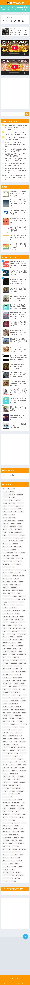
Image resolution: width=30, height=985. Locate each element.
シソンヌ (24, 823)
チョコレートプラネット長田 (9, 799)
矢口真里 (14, 695)
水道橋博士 (22, 782)
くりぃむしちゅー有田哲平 (9, 494)
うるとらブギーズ (7, 782)
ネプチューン (6, 605)
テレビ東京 (5, 663)
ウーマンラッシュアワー (8, 706)
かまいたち (17, 613)
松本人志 (5, 503)
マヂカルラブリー (19, 619)
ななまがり (19, 860)
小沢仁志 (5, 843)
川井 (11, 741)
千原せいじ (13, 549)
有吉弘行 (5, 532)
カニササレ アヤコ (16, 802)
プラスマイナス (13, 817)
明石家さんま (12, 514)
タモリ (4, 762)
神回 (4, 712)
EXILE (8, 631)
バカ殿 (21, 828)
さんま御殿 (11, 645)
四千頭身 (9, 625)
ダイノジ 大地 (6, 840)
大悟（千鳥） (6, 509)
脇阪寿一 (11, 843)
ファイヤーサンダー (16, 814)
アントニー (5, 881)
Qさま (4, 657)
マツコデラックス (7, 831)
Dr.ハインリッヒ (6, 814)
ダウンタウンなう (7, 543)
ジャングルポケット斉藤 (8, 872)
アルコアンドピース (7, 828)
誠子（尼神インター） (8, 674)
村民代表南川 (23, 770)
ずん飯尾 (14, 866)
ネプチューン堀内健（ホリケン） (16, 506)
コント (23, 802)
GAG (21, 756)
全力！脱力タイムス (13, 703)
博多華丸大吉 (6, 587)
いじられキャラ (6, 671)
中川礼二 (17, 863)
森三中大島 (5, 869)
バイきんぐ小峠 (19, 558)
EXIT (4, 625)
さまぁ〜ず (10, 762)
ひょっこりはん (20, 791)
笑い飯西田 (17, 823)
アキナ (23, 599)
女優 (20, 648)
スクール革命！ (19, 645)
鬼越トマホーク (11, 593)
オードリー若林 (22, 762)
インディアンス (16, 610)
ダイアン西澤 (12, 654)
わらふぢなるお (13, 622)
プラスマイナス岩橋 (7, 578)
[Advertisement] (15, 93)
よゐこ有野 (16, 738)
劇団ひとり (5, 741)
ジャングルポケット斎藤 (17, 590)
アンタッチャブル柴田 (21, 671)
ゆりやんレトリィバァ (8, 796)
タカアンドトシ (13, 607)
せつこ (20, 730)
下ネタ (20, 651)
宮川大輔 (20, 866)
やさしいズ (15, 756)
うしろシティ (6, 805)
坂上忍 (21, 541)
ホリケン (5, 541)
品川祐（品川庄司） (13, 541)
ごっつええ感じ (20, 776)
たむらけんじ (16, 698)
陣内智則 (13, 724)
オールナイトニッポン (8, 500)
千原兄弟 (11, 863)
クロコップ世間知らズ (16, 788)
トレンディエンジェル (8, 753)
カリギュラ (5, 852)
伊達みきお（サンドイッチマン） (18, 660)
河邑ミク (20, 799)
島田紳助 (15, 596)
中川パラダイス (16, 712)
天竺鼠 (11, 619)
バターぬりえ (11, 811)
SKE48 (24, 680)
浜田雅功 (5, 514)
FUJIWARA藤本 (6, 564)
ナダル (13, 776)
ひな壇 (15, 741)
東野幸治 (13, 523)
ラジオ (24, 628)
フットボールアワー (13, 535)
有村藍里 (18, 599)
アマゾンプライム (7, 677)
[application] (15, 47)
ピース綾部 (15, 744)
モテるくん (23, 700)
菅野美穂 (9, 648)
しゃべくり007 (12, 503)
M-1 (21, 668)
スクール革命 (6, 660)
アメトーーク (21, 503)
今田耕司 (5, 506)
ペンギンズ (24, 724)
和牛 (13, 671)
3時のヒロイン (23, 753)
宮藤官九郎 (12, 791)
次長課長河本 (12, 637)
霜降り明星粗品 (6, 590)
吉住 (24, 814)
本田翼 (24, 695)
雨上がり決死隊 (18, 532)
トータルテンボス (7, 744)
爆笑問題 (13, 805)
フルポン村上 (12, 820)
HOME (16, 978)
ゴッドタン (5, 622)
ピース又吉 (5, 526)
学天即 (13, 721)
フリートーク (13, 526)
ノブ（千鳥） (21, 520)
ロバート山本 (6, 767)
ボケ (20, 689)
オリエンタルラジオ (21, 654)
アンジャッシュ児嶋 (15, 857)
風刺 (12, 709)
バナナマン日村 (15, 846)
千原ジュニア (18, 500)
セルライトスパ (6, 776)
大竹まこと (5, 700)
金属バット (12, 764)
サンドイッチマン (7, 575)
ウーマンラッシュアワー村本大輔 (10, 616)
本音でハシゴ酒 (18, 666)
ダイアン (5, 573)
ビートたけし (22, 622)
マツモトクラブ (6, 730)
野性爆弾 (5, 535)
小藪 (10, 628)
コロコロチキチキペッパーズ (15, 735)
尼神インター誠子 (7, 849)
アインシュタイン (18, 546)
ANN (15, 511)
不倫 (14, 634)
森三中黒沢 (17, 878)
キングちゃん (6, 523)
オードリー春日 (6, 555)
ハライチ (13, 605)
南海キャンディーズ (17, 677)
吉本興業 (11, 532)
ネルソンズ (17, 584)
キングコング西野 (17, 628)
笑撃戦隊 (5, 834)
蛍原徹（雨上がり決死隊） (19, 575)
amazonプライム (6, 689)
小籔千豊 (5, 628)
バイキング (18, 706)
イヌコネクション (7, 596)
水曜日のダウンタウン (8, 715)
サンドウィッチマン (7, 538)
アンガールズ (18, 674)
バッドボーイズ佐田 (19, 843)
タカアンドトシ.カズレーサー (9, 747)
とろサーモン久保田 (7, 561)
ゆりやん (5, 794)
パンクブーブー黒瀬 (21, 634)
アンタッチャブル (7, 567)
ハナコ (10, 529)
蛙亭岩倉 (5, 735)
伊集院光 (5, 602)
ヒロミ (23, 610)
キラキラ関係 (6, 788)
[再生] (3, 54)
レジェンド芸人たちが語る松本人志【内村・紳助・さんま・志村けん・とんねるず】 (15, 8)
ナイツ (19, 695)
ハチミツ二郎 (14, 840)
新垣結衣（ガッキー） (20, 709)
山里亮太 (19, 523)
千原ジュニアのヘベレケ (19, 683)
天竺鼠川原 (5, 619)
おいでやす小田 (6, 802)
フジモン (24, 631)
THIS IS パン (15, 770)
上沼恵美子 (20, 759)
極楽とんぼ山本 (6, 581)
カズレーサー (19, 732)
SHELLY (19, 680)
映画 (24, 689)
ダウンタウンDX (23, 686)
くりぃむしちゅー (11, 488)
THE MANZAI (6, 709)
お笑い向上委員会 (7, 837)
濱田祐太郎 (5, 584)
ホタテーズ (14, 730)
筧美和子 (22, 602)
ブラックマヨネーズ (7, 546)
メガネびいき (16, 657)
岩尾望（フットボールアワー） (10, 651)
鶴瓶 (16, 762)
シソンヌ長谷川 (14, 855)
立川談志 (5, 785)
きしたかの (5, 791)
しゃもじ (5, 808)
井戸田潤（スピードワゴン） (9, 642)
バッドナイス (6, 857)
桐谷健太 (15, 686)
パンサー (19, 593)
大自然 (22, 837)
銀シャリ (9, 634)
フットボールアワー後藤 (8, 558)
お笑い (4, 593)
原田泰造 (24, 712)
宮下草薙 (11, 573)
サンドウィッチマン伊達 (8, 875)
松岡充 (21, 855)
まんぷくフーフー (7, 610)
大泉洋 (4, 666)
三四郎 (13, 497)
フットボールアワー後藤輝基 (9, 517)
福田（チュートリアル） (18, 639)
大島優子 (20, 642)
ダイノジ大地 (6, 855)
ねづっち (5, 654)
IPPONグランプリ (7, 698)
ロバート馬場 (14, 767)
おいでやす (5, 750)
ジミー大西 (12, 869)
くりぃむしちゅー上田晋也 (9, 491)
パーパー (5, 820)
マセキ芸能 (15, 668)
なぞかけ (23, 698)
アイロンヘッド (6, 770)
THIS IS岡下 (12, 750)
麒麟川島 (23, 538)
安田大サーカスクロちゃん (9, 860)
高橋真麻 (5, 703)
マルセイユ (15, 727)
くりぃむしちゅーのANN (8, 599)
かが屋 (24, 764)
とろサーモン (6, 549)
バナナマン (5, 817)
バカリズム (5, 764)
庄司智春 (15, 849)
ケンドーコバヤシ (18, 561)
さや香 (16, 753)
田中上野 (22, 727)
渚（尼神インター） (7, 683)
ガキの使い (20, 511)
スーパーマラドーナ (16, 564)
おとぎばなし (20, 721)
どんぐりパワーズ (7, 727)
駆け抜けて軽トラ (14, 773)
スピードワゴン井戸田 (8, 878)
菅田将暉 (15, 689)
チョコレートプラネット (8, 570)
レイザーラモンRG (20, 875)
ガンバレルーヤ (15, 631)
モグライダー (6, 732)
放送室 (13, 680)
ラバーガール (21, 808)
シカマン (5, 686)
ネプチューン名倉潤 (7, 511)
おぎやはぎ (22, 535)
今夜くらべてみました (8, 613)
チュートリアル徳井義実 (16, 509)
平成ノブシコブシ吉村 (21, 570)
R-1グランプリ (22, 596)
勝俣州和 (21, 581)
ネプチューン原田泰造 (8, 552)
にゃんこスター (16, 779)
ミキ (16, 552)
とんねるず (21, 767)
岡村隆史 (17, 825)
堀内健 (4, 738)
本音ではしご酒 (13, 663)
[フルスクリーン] (27, 54)
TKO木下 (18, 872)
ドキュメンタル (6, 866)
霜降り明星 (15, 543)
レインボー (21, 817)
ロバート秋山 (22, 552)
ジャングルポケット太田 (15, 852)
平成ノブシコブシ (21, 750)
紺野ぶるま (16, 578)
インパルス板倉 (22, 849)
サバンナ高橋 (13, 881)
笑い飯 (11, 584)
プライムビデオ (6, 695)
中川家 (22, 738)
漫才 (4, 634)
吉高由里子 (19, 637)
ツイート (4, 893)
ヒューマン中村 (19, 718)
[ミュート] (24, 54)
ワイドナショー (6, 680)
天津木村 (5, 645)
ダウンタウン (20, 494)
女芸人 (4, 811)
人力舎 (22, 831)
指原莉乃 (9, 712)
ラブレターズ (20, 805)
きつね (12, 732)
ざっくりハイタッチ (17, 625)
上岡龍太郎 (15, 782)
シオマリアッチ (22, 741)
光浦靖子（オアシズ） (14, 834)
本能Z (4, 631)
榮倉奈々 (5, 637)
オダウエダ (5, 773)
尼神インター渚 (6, 846)
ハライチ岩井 (18, 573)
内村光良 (5, 529)
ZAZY (18, 724)
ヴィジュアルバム (7, 779)
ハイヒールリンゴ (7, 639)
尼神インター (15, 555)
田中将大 (15, 648)
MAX (4, 648)
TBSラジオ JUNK (7, 668)
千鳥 (4, 488)
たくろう (19, 764)
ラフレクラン (6, 724)
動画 (10, 686)
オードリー (14, 581)
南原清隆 (5, 718)
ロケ (14, 567)
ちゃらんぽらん (21, 747)
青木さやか (10, 666)
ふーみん (5, 863)
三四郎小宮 (16, 538)
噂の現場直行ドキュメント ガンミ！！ (11, 692)
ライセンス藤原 (22, 663)
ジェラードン (20, 605)
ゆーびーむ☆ (16, 837)
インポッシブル (12, 808)
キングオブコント (7, 756)
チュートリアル (6, 497)
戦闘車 (20, 840)
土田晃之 (10, 738)
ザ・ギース (13, 759)
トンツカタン (18, 715)
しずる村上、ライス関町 (14, 794)
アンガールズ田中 (18, 529)
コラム (9, 657)
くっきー (20, 526)
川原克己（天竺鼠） (14, 700)
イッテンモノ (16, 831)
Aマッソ (18, 811)
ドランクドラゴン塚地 (8, 823)
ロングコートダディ (13, 602)
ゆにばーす (5, 607)
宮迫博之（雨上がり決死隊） (9, 520)
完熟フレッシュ (6, 721)
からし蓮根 (11, 718)
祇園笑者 (22, 616)
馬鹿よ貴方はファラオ (8, 825)
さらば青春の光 (14, 587)
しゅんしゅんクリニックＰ (15, 785)
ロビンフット (6, 759)
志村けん (16, 828)
